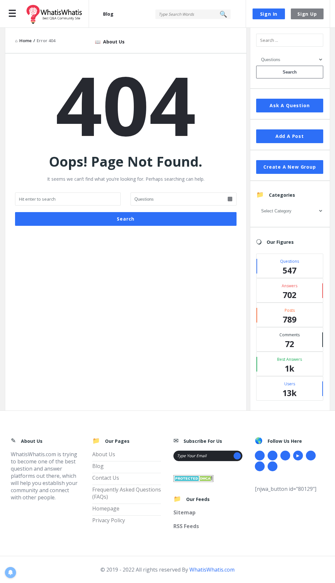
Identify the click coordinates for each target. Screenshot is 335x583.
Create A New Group (289, 167)
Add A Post (289, 136)
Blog (108, 14)
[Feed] (272, 466)
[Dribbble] (285, 455)
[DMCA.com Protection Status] (193, 477)
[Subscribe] (237, 455)
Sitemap (184, 512)
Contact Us (105, 477)
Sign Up (307, 14)
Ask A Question (289, 105)
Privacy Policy (108, 520)
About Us (114, 42)
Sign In (269, 14)
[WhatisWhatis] (57, 14)
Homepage (105, 508)
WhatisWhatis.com (212, 569)
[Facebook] (260, 455)
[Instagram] (311, 455)
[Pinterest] (260, 466)
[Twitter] (272, 455)
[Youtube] (298, 455)
